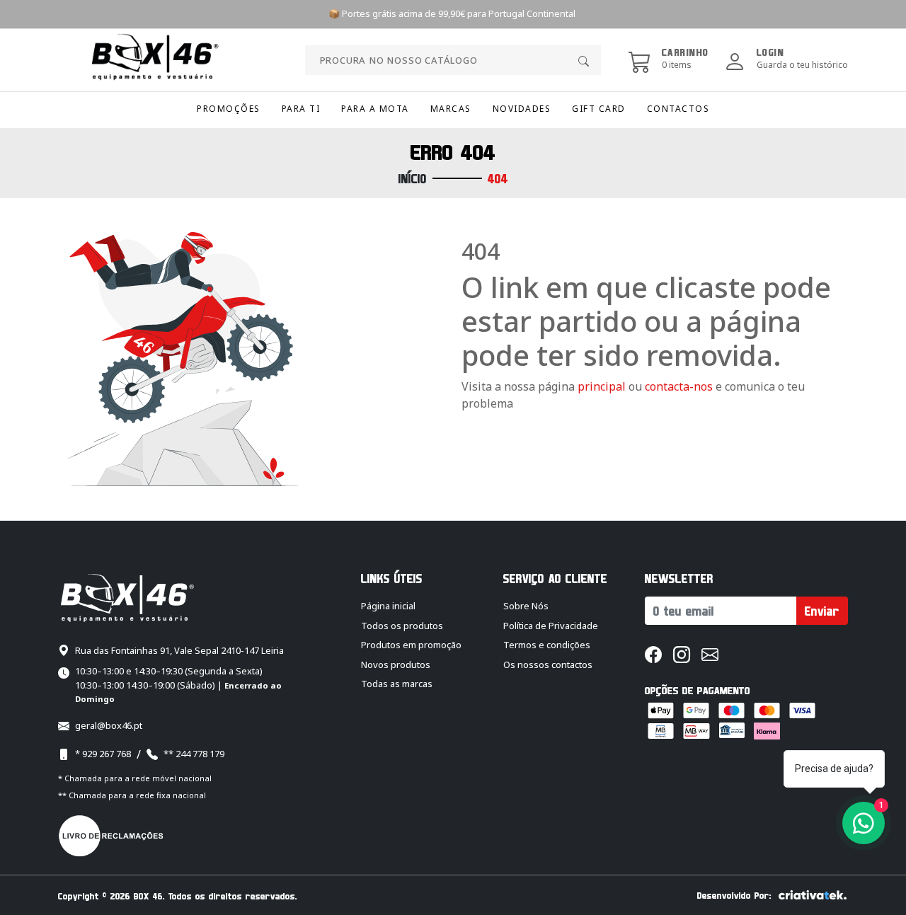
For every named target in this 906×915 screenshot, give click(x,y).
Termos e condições (546, 644)
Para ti (301, 109)
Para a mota (375, 109)
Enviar (822, 611)
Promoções (228, 109)
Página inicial (388, 605)
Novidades (522, 109)
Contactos (678, 109)
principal (602, 386)
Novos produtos (395, 664)
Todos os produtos (402, 625)
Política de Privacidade (550, 625)
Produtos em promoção (411, 644)
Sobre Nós (526, 605)
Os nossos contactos (547, 664)
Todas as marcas (396, 683)
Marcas (450, 109)
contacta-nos (680, 386)
